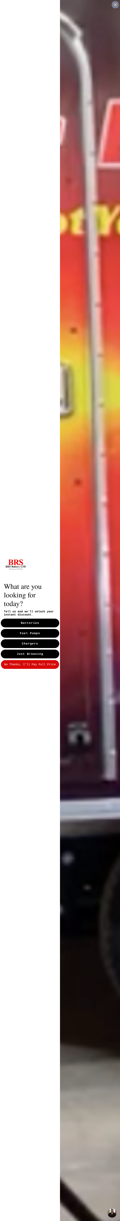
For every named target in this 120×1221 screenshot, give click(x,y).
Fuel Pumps (30, 633)
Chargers (30, 643)
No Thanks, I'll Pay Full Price (30, 664)
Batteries (30, 623)
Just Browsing (30, 654)
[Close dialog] (115, 5)
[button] (112, 1213)
